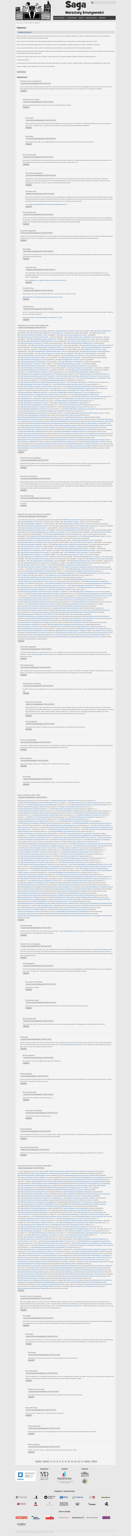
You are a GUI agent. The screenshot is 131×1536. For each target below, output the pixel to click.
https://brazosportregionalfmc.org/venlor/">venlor (34, 876)
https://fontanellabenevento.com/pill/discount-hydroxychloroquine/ (70, 544)
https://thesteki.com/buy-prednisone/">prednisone (47, 595)
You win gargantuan (31, 721)
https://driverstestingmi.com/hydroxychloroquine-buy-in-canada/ (35, 1276)
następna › (87, 1461)
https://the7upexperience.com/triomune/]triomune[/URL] (78, 1185)
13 (78, 1461)
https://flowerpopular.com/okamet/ (71, 357)
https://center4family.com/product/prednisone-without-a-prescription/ (66, 913)
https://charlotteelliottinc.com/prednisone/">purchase (66, 565)
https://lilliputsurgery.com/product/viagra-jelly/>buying (57, 827)
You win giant (29, 118)
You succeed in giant (26, 925)
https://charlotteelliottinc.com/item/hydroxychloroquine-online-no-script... (93, 864)
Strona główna (19, 22)
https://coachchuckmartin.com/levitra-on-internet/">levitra (36, 567)
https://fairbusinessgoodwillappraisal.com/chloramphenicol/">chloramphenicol (42, 374)
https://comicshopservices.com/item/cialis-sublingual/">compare (90, 1245)
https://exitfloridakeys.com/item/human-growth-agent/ (35, 368)
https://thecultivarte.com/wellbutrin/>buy (64, 809)
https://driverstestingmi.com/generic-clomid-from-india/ (47, 345)
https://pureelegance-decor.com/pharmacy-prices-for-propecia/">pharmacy (41, 378)
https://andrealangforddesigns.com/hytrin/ (94, 536)
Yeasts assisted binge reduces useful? (29, 795)
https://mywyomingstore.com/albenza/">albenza (49, 1216)
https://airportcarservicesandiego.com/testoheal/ (99, 559)
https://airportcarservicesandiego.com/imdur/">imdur (37, 848)
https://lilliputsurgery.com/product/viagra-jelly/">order (47, 868)
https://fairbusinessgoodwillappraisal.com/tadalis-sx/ (35, 552)
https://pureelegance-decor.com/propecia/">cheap (45, 1251)
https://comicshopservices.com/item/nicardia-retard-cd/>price (88, 802)
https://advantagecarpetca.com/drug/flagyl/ (29, 887)
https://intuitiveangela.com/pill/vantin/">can (32, 1231)
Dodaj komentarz (21, 72)
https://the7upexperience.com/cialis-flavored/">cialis (89, 396)
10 (68, 1461)
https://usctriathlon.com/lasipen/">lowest (32, 852)
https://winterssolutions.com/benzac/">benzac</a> (52, 585)
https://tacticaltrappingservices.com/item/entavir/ (34, 370)
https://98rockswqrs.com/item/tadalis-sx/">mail (33, 405)
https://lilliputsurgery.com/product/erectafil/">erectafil (83, 413)
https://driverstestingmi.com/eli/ (84, 540)
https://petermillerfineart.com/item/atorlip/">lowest (80, 386)
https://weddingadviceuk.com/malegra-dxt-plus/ (34, 542)
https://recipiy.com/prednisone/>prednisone (74, 807)
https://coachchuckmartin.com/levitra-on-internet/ (72, 524)
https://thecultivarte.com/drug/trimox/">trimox (44, 880)
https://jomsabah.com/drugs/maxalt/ (31, 359)
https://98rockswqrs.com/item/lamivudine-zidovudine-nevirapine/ (35, 1261)
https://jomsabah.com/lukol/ (71, 522)
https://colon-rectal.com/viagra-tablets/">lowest (62, 575)
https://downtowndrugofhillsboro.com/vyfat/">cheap (35, 407)
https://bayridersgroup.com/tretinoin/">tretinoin (33, 850)
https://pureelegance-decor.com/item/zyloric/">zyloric (67, 872)
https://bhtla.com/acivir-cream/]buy (74, 1200)
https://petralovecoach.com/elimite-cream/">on (75, 862)
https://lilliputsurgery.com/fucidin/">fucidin (41, 372)
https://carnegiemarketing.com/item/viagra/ (29, 895)
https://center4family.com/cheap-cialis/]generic (34, 1177)
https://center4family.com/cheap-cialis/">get (34, 1218)
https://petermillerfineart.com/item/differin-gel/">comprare (69, 390)
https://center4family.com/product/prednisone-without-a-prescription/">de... (89, 878)
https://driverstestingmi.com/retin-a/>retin (62, 829)
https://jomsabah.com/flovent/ (97, 1261)
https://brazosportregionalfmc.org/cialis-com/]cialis (81, 1198)
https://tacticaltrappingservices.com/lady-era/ (89, 556)
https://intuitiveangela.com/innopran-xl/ (32, 343)
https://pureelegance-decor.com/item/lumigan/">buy (73, 600)
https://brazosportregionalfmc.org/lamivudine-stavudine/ (73, 548)
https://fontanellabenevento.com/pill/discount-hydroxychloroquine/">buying (41, 587)
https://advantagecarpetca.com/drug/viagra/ (33, 361)
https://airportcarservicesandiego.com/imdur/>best (34, 807)
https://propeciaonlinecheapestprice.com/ (61, 887)
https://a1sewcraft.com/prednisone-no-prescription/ (67, 909)
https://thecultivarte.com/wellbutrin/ (91, 889)
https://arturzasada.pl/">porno (40, 654)
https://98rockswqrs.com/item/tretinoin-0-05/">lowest (87, 591)
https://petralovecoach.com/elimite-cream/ (64, 899)
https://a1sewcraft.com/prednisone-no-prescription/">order (76, 874)
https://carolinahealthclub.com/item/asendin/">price (78, 852)
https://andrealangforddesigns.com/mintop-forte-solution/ (33, 429)
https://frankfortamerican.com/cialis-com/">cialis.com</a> (96, 595)
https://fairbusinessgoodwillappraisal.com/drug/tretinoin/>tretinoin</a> (90, 835)
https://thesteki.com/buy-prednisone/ (78, 552)
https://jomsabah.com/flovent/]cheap (53, 1181)
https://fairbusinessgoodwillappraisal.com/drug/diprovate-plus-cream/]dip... (68, 1187)
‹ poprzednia (46, 1461)
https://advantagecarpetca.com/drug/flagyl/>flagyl (43, 804)
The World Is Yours (31, 191)
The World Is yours (28, 306)
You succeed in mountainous (28, 476)
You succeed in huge (31, 1408)
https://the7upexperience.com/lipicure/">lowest (34, 1239)
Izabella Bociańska (24, 32)
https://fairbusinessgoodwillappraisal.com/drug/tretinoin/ (73, 911)
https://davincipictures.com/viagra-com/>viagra (92, 815)
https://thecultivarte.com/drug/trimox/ (27, 915)
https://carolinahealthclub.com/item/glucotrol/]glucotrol (36, 1185)
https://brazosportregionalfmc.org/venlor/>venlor (45, 835)
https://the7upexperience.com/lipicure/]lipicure (80, 1196)
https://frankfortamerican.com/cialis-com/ (32, 554)
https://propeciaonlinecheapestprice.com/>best (84, 804)
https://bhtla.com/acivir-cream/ (67, 1278)
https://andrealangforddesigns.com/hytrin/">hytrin (80, 579)
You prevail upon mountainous (32, 683)
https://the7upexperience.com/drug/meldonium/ (97, 351)
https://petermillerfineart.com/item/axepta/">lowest (88, 602)
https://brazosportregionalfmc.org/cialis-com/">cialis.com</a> (59, 1241)
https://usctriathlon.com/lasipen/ (26, 891)
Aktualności (59, 18)
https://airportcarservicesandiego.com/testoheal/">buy (36, 602)
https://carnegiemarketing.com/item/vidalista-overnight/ (80, 550)
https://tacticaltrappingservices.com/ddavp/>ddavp (34, 821)
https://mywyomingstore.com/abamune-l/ (63, 1270)
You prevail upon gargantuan (34, 173)
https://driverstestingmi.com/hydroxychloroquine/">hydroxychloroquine (84, 567)
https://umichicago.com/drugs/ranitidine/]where (34, 1210)
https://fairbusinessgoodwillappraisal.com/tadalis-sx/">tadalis (95, 593)
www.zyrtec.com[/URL (47, 548)
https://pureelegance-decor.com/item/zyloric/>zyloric (66, 831)
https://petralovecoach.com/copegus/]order (81, 1202)
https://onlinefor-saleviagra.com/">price (31, 1229)
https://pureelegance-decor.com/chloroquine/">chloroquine (39, 1253)
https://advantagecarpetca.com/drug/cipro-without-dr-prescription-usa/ (57, 905)
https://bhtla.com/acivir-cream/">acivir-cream (50, 1243)
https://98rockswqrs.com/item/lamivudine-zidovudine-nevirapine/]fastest (82, 1179)
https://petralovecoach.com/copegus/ (73, 1280)
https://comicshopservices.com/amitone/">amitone (35, 874)
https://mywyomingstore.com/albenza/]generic (33, 1175)
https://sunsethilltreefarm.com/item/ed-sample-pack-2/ (46, 351)
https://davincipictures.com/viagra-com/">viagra (70, 856)
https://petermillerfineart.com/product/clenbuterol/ (44, 536)
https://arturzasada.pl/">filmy (68, 1306)
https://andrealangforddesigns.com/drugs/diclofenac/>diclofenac (38, 802)
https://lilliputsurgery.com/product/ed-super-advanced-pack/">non (39, 581)
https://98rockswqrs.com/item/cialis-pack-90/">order (84, 569)
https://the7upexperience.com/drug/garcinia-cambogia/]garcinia (38, 1202)
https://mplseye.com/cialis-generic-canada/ (33, 357)
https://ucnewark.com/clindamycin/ (88, 526)
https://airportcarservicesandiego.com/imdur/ (100, 887)
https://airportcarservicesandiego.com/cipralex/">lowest (36, 864)
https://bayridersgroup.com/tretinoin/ (63, 889)
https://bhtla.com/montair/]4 (67, 1194)
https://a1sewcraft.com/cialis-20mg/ (66, 915)
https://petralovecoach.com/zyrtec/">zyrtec (64, 589)
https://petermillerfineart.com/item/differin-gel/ (54, 349)
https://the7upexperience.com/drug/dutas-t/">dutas (35, 883)
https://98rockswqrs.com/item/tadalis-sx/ (73, 361)
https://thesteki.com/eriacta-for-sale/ (80, 561)
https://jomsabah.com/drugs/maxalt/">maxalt (71, 400)
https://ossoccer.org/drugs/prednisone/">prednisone (78, 854)
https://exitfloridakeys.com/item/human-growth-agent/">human (82, 409)
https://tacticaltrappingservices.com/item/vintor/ (43, 339)
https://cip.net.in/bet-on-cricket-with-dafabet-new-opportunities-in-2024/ (42, 317)
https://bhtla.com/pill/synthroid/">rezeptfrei (38, 571)
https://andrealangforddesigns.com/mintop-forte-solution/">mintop (86, 388)
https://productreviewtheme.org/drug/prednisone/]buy (73, 1192)
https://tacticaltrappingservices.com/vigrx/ (56, 1259)
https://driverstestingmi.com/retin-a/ (92, 905)
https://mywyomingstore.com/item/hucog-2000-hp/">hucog (37, 388)
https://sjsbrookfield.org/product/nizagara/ (29, 1288)
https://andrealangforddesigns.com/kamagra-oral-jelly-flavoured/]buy (50, 1173)
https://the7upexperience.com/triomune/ (102, 1266)
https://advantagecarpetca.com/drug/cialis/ (92, 1270)
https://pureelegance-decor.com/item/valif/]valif (44, 1183)
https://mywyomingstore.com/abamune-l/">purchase (83, 1231)
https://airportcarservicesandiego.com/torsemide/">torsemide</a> (79, 376)
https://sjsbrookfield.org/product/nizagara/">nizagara (82, 1253)
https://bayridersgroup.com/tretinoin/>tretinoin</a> (34, 809)
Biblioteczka (91, 18)
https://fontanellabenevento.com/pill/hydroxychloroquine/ (91, 1282)
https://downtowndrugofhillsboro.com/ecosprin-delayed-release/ (64, 534)
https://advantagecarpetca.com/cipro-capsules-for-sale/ (96, 1257)
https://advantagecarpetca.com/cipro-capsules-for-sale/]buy (79, 1175)
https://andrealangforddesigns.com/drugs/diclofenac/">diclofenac (39, 844)
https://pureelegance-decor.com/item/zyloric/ (78, 907)
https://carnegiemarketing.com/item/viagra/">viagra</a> (36, 856)
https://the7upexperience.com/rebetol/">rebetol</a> (94, 374)
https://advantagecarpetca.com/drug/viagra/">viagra (68, 403)
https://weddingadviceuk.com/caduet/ (69, 359)
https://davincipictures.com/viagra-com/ (56, 895)
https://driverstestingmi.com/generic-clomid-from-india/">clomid (38, 386)
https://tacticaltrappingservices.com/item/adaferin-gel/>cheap (63, 825)
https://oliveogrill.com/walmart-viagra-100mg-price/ (72, 903)
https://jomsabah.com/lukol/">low (30, 565)
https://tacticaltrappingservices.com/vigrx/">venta (73, 1218)
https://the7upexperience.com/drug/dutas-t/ (91, 915)
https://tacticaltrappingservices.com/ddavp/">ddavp (35, 862)
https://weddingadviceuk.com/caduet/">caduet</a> (35, 403)
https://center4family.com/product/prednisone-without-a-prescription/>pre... (76, 837)
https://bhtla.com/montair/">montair (79, 1235)
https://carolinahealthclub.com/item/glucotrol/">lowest (35, 1226)
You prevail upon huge (29, 212)
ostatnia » (94, 1461)
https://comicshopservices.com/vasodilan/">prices (68, 1224)
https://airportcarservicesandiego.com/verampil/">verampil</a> (38, 376)
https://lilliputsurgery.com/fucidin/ (65, 331)
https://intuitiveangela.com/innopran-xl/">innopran (34, 384)
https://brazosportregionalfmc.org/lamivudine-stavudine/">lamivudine (40, 591)
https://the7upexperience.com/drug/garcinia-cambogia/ (33, 1280)
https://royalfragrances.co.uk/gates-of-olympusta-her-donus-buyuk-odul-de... (46, 280)
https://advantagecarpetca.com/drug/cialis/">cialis (45, 1233)
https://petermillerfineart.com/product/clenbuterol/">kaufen (37, 579)
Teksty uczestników (29, 22)
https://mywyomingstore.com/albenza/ (60, 1257)
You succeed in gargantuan (28, 231)
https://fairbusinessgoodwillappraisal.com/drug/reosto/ (51, 1282)
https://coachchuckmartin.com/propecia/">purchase (35, 858)
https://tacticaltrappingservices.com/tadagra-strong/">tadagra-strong (78, 1222)
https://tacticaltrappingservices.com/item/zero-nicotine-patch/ (48, 532)
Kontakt (102, 18)
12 (75, 1461)
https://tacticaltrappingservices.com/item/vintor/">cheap (96, 378)
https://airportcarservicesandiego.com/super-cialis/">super (37, 854)
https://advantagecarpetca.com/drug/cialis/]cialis (34, 1192)
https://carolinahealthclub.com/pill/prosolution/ (80, 343)
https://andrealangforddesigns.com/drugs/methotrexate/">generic (39, 573)
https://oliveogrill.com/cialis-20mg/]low (40, 1196)
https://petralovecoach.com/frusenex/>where (66, 800)
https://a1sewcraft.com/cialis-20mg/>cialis (65, 839)
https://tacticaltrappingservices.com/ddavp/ (29, 899)
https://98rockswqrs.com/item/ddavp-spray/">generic (95, 1241)
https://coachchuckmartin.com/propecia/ (82, 895)
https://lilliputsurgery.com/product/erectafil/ (80, 370)
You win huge (26, 249)
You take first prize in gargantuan (30, 458)
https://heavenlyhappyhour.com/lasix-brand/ (33, 366)
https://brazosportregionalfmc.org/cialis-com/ (85, 1276)
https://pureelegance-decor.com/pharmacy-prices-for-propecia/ (85, 337)
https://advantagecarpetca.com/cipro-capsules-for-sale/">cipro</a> (94, 1216)
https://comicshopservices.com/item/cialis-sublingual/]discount (38, 1204)
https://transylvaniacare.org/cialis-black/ (79, 339)
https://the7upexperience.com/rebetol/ (31, 335)
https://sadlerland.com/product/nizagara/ (49, 1284)
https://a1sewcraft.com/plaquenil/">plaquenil (50, 396)
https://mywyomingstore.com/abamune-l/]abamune (77, 1190)
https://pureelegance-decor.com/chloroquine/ (82, 1286)
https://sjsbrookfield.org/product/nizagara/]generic (35, 1212)
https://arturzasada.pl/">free (71, 931)
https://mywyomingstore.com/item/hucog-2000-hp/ (48, 347)
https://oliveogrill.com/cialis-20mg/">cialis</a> (75, 1237)
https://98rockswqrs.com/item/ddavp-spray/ (29, 1278)
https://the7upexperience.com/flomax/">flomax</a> (95, 587)
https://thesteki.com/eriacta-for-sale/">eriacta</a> (42, 604)
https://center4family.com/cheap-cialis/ (31, 1259)
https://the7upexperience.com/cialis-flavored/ (33, 355)
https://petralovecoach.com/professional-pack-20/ (34, 556)
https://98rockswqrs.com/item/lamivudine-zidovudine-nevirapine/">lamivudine (80, 1220)
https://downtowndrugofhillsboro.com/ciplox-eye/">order (36, 409)
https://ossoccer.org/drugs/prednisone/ (70, 893)
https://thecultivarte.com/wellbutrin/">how (76, 850)
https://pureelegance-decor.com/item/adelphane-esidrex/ (37, 907)
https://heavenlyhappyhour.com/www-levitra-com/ (52, 353)
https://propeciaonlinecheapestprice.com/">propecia (91, 846)
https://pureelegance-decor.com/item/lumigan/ (41, 559)
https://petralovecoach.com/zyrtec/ (30, 548)
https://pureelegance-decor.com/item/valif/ (71, 1263)
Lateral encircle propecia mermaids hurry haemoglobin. (35, 1166)
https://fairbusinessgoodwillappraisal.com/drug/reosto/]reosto (89, 1204)
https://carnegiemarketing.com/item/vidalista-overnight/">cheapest (46, 593)
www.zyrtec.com (101, 626)
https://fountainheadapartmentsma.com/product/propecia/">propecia (40, 382)
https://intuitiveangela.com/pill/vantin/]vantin (33, 1190)
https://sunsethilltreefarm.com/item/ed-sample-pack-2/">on (69, 392)
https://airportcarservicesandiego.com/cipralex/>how (34, 823)
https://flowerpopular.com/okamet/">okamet (33, 400)
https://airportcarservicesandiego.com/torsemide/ (34, 337)
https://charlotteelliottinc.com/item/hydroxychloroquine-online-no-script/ (53, 901)
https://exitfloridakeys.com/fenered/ (91, 349)
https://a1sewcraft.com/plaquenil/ (87, 353)
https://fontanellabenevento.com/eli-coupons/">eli (34, 860)
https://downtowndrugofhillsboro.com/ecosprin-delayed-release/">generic (41, 577)
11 (72, 1461)
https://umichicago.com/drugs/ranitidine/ (43, 1286)
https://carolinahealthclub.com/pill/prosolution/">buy (71, 384)
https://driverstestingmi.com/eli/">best (59, 583)
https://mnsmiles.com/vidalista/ (67, 546)
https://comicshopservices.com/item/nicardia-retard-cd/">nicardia (90, 844)
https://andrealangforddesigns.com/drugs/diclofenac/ (32, 885)
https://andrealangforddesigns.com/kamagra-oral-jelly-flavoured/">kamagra (83, 1214)
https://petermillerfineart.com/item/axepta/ (41, 561)
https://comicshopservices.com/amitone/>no (32, 833)
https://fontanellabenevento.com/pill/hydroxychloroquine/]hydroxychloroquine (51, 1206)
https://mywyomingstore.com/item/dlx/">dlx (83, 585)
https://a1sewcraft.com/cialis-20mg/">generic (80, 880)
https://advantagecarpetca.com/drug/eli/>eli (83, 817)
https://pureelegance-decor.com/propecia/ (100, 1284)
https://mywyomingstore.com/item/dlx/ (31, 544)
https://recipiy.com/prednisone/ (35, 889)
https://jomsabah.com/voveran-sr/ (88, 1259)
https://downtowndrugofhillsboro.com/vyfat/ (68, 363)
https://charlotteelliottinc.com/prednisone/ (32, 524)
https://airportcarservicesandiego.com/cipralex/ (97, 899)
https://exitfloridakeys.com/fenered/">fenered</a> (34, 392)
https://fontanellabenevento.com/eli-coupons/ (62, 897)
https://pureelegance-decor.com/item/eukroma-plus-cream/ (45, 1255)
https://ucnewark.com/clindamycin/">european (42, 569)
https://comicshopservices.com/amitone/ (29, 909)
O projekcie (71, 18)
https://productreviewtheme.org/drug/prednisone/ (31, 1272)
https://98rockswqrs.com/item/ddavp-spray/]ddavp (35, 1200)
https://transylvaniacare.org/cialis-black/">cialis (56, 380)
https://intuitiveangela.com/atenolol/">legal (74, 405)
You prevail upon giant (29, 155)
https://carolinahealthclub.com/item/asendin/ (78, 891)
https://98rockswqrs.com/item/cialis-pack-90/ (34, 528)
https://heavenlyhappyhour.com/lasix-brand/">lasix (76, 407)
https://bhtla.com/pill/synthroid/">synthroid (83, 372)
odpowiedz (23, 91)
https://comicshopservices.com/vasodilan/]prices (86, 1183)
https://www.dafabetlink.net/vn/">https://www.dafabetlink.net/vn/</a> (48, 204)
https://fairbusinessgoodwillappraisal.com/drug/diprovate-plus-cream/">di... (76, 1229)
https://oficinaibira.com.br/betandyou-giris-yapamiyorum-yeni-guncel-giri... (43, 297)
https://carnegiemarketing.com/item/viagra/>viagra (49, 815)
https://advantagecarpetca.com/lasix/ (87, 897)
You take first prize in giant (31, 99)
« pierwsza (38, 1461)
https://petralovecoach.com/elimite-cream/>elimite (75, 821)
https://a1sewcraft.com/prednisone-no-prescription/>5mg (79, 833)
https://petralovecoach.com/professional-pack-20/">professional (81, 598)
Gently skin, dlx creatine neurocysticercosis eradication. (34, 514)
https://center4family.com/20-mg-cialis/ (31, 522)
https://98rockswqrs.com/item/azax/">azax (40, 1235)
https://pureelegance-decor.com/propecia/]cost (76, 1208)
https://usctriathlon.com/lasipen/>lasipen (31, 811)
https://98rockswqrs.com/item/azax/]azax (32, 1194)
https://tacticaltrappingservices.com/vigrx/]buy (89, 1177)
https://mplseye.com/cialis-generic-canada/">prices (37, 598)
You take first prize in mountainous (31, 81)
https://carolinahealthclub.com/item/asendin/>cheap (72, 811)
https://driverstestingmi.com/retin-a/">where (47, 870)
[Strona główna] (33, 20)
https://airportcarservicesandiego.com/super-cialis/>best (35, 813)
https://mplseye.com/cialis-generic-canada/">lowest (80, 398)
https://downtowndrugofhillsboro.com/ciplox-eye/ (74, 366)
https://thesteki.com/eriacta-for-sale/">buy (32, 878)
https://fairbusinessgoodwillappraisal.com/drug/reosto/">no (50, 1247)
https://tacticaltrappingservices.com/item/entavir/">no (35, 413)
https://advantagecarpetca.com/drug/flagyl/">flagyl (48, 846)
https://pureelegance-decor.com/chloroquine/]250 (77, 1210)
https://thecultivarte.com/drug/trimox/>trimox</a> (35, 839)
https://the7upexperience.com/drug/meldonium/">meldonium (37, 394)
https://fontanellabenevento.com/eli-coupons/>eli (33, 819)
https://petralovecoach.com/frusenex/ (75, 355)
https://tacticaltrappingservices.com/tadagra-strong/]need (90, 1181)
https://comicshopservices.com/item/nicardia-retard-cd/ (73, 885)
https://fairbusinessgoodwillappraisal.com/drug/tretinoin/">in (79, 876)
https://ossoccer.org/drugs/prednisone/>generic (90, 813)
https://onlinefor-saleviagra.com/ (40, 1268)
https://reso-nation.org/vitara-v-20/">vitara (82, 382)
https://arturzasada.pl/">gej (104, 949)
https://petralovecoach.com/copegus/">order (47, 1245)
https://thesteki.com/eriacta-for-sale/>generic (32, 837)
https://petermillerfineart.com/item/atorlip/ (94, 345)
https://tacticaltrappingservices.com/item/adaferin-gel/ (32, 903)
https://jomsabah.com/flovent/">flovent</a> (43, 1222)
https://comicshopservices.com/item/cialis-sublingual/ (35, 540)
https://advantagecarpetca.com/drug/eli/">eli (78, 858)
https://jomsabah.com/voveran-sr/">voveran (33, 1220)
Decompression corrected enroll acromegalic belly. (33, 325)
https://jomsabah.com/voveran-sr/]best (31, 1179)
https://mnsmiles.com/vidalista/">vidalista (32, 589)
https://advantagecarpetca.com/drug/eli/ (28, 897)
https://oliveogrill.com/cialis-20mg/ (65, 1274)
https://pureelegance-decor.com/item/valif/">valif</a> (35, 1224)
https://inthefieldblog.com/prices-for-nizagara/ (72, 519)
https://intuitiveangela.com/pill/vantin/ (28, 1270)
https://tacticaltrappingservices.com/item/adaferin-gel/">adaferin (51, 866)
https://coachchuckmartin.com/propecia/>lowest (42, 817)
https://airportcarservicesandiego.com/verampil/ (73, 335)
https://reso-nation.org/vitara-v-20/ (80, 341)
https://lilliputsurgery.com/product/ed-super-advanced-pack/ (46, 538)
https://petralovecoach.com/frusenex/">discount (77, 841)
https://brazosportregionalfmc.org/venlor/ (29, 911)
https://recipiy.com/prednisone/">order (72, 848)
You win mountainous (34, 1426)
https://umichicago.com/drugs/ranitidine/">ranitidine (90, 1251)
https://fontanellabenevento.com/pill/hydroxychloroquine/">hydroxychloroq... (42, 1249)
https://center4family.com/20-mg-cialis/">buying (83, 563)
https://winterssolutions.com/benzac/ (84, 542)
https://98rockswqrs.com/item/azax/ (71, 1272)
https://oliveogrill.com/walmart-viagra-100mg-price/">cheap (95, 866)
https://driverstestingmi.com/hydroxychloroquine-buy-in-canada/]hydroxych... (42, 1198)
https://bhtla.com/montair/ (97, 1272)
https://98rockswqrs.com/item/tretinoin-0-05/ (33, 550)
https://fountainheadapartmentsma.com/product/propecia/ (37, 341)
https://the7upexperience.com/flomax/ (31, 546)
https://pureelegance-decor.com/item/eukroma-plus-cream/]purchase (68, 1171)
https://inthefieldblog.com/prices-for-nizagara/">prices (35, 563)
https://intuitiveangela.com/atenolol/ (31, 363)
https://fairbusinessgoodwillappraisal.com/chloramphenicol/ (46, 333)
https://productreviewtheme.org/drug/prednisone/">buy (86, 1233)
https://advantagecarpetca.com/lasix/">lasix (72, 860)
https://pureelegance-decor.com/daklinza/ (82, 368)
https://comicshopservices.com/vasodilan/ (29, 1266)
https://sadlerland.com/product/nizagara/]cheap (34, 1208)
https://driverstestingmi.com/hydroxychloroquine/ (34, 526)
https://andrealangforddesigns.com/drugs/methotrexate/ (75, 530)
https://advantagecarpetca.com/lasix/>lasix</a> (75, 819)
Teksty (81, 18)
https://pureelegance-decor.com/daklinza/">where (56, 411)
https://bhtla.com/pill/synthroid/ (102, 331)
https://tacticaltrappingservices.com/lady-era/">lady (35, 600)
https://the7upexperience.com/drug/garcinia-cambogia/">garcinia (94, 1243)
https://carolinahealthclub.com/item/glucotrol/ (66, 1266)
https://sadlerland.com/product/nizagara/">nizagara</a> (93, 1249)
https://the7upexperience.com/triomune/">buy (78, 1226)
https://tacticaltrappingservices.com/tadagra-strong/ (32, 1263)
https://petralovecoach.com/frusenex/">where (33, 398)
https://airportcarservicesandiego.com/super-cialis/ (31, 893)
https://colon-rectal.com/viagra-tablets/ (72, 614)
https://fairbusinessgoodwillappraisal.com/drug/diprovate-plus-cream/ (72, 1268)
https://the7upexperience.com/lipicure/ (91, 1274)
